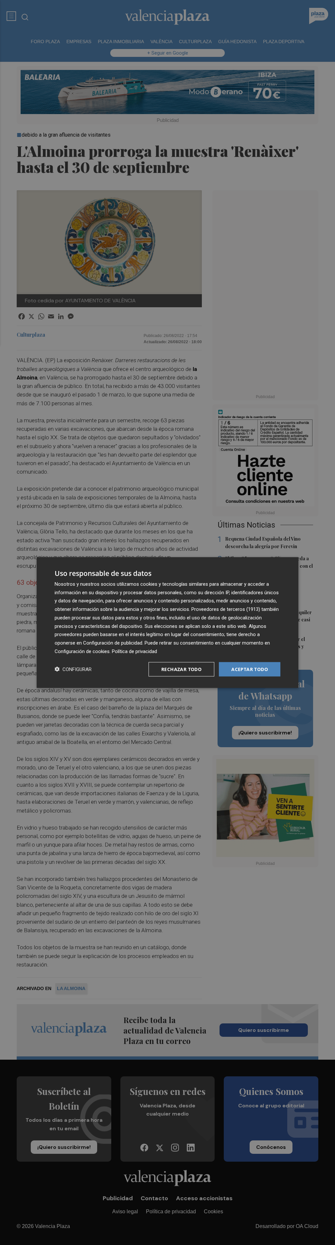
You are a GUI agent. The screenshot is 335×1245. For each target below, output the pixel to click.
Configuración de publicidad (112, 643)
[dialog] (167, 622)
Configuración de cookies (82, 651)
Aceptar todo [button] (249, 669)
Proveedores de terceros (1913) (225, 609)
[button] (73, 669)
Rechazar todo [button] (181, 669)
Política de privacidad (134, 651)
